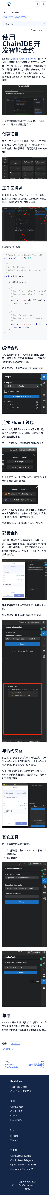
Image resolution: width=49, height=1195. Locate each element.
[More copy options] (45, 30)
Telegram (15, 1140)
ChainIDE (15, 1043)
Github (13, 1115)
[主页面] (4, 12)
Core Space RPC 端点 (20, 1091)
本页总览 (8, 23)
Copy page (37, 30)
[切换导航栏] (4, 4)
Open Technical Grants (22, 1164)
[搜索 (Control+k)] (36, 4)
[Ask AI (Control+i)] (44, 4)
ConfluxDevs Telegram (21, 1160)
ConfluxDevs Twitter (20, 1155)
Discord (14, 1135)
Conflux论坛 (16, 1111)
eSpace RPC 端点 (18, 1086)
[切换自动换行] (38, 255)
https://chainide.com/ (25, 58)
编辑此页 (10, 1049)
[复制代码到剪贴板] (43, 255)
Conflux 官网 (16, 1106)
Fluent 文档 (16, 1119)
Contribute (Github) (20, 1168)
